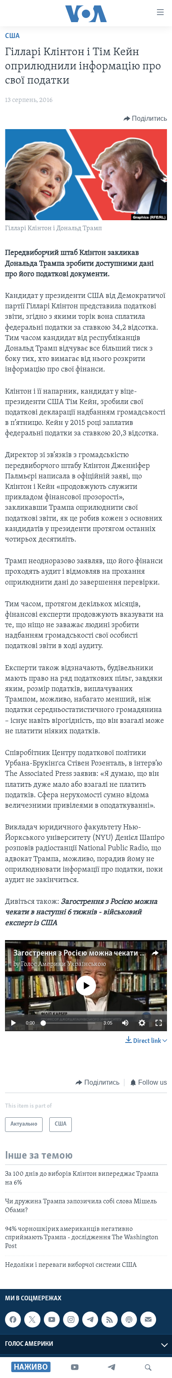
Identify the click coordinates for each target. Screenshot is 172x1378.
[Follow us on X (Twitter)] (32, 1319)
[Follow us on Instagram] (71, 1319)
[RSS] (109, 1319)
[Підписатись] (148, 1319)
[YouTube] (75, 1367)
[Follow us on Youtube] (52, 1319)
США (12, 36)
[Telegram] (111, 1367)
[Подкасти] (129, 1319)
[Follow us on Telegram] (90, 1319)
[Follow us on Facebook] (13, 1319)
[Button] (145, 118)
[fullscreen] (158, 1022)
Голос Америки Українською (63, 964)
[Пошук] (148, 1367)
